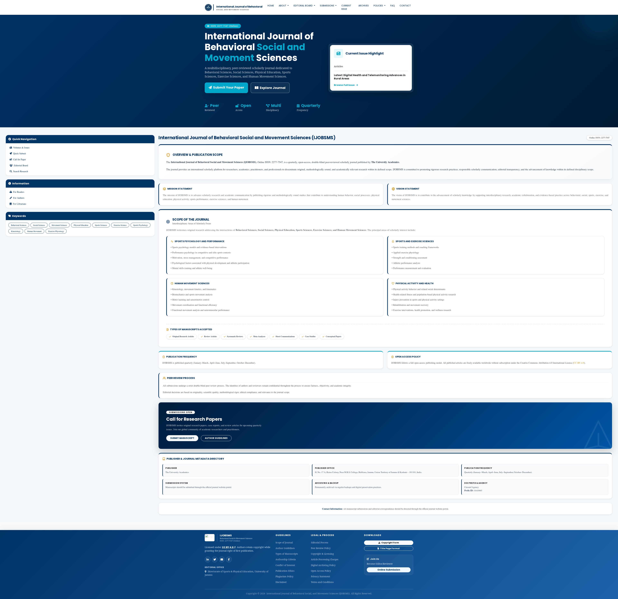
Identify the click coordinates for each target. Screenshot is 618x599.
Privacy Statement (320, 576)
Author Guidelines (216, 438)
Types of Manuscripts (287, 553)
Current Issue (346, 7)
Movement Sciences (59, 225)
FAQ (392, 5)
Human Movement (34, 231)
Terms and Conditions (322, 582)
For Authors (18, 197)
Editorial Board (303, 5)
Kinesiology (15, 231)
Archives (363, 5)
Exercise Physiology (56, 231)
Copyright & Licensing (322, 553)
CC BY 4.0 (579, 362)
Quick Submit (19, 153)
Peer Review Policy (321, 548)
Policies (379, 5)
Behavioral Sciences (18, 225)
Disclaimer (281, 582)
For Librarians (19, 203)
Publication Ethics (285, 570)
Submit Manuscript (182, 438)
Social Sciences (39, 225)
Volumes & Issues (21, 147)
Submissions (327, 5)
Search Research (20, 171)
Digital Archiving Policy (323, 565)
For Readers (18, 191)
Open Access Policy (321, 570)
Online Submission (388, 569)
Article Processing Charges (324, 559)
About (283, 5)
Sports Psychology (140, 225)
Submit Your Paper (228, 87)
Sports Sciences (101, 225)
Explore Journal (273, 88)
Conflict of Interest (285, 565)
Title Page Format (390, 548)
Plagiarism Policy (284, 576)
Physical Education (81, 225)
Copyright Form (390, 542)
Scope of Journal (284, 542)
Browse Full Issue (344, 85)
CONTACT (405, 5)
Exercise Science (120, 225)
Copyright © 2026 (256, 593)
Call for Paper (19, 159)
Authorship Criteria (286, 559)
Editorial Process (319, 542)
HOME (270, 5)
